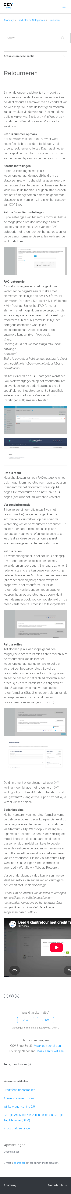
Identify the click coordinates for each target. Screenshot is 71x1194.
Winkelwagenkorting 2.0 (19, 1106)
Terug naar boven (15, 1064)
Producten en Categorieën (31, 20)
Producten (54, 20)
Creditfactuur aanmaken (19, 1090)
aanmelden (19, 1162)
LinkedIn (17, 996)
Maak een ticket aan (47, 1046)
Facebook (6, 996)
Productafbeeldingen (17, 1128)
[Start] (8, 8)
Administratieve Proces (19, 1098)
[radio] (25, 1020)
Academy (9, 20)
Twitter (11, 996)
